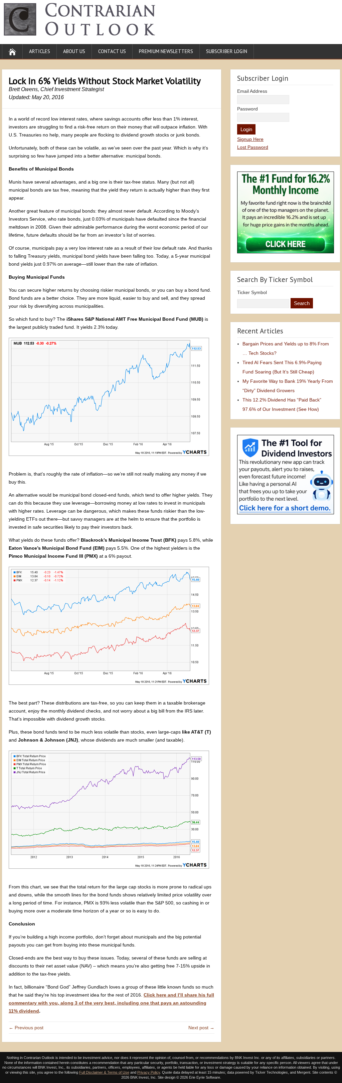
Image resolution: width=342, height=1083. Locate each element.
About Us (74, 51)
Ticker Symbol (252, 292)
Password (247, 108)
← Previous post (26, 1027)
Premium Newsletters (166, 51)
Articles (39, 51)
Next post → (201, 1027)
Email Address (252, 91)
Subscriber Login (226, 51)
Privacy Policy (148, 1072)
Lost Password (252, 147)
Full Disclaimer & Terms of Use (104, 1072)
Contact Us (112, 51)
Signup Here (250, 139)
